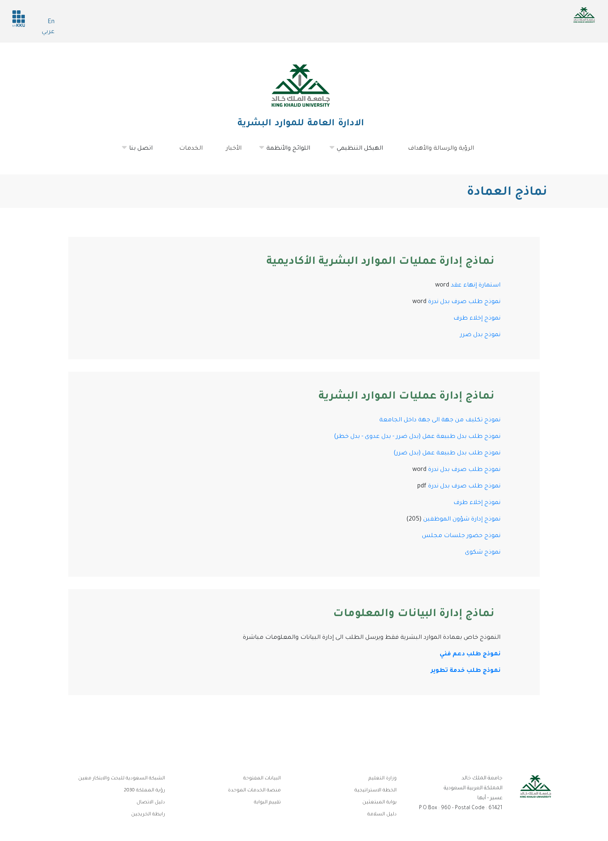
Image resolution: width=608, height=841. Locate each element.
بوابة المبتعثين (379, 802)
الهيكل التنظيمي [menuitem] (365, 152)
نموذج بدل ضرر (480, 335)
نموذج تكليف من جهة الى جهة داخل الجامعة (439, 420)
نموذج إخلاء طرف (476, 318)
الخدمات (191, 149)
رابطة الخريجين (148, 814)
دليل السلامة (382, 814)
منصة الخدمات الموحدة (254, 790)
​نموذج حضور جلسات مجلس (461, 536)
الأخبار (234, 149)
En (51, 22)
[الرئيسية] (301, 85)
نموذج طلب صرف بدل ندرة (464, 302)
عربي (48, 32)
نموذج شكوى (482, 553)
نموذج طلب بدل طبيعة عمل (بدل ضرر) (446, 453)
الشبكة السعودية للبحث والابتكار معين (121, 778)
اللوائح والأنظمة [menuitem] (293, 152)
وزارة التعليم (383, 778)
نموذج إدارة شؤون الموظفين (461, 519)
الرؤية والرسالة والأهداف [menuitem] (441, 149)
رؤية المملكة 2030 (144, 790)
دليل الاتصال (150, 802)
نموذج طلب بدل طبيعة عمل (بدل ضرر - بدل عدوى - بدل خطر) (417, 437)
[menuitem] (141, 149)
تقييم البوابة (267, 802)
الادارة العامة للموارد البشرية (300, 124)
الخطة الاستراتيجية (375, 790)
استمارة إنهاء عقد (475, 285)
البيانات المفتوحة (262, 778)
